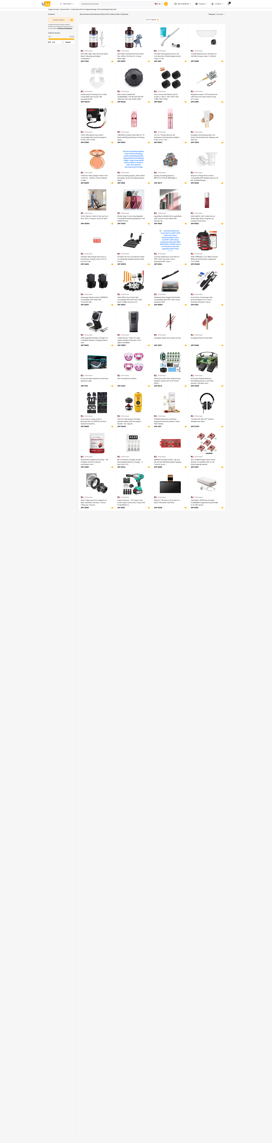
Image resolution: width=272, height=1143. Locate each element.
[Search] (166, 4)
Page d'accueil (53, 9)
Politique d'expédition (64, 28)
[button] (182, 4)
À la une (220, 14)
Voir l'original (151, 19)
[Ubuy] (46, 3)
